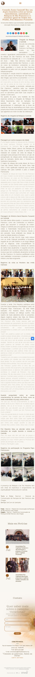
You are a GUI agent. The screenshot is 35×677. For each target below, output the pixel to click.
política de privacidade (24, 668)
